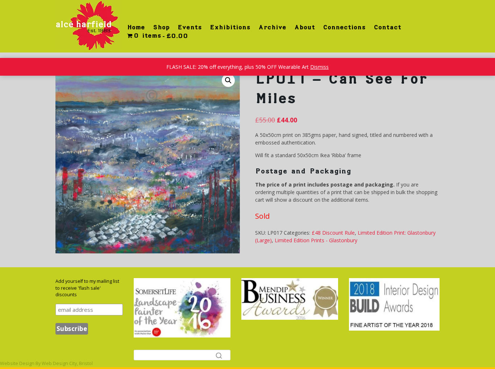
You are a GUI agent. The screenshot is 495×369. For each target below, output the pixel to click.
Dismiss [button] (319, 66)
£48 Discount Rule (333, 232)
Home (136, 27)
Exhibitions (230, 27)
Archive (272, 27)
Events (190, 27)
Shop (161, 27)
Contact (387, 27)
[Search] (219, 355)
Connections (344, 27)
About (304, 27)
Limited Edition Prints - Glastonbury (316, 240)
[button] (228, 80)
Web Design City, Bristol (67, 363)
